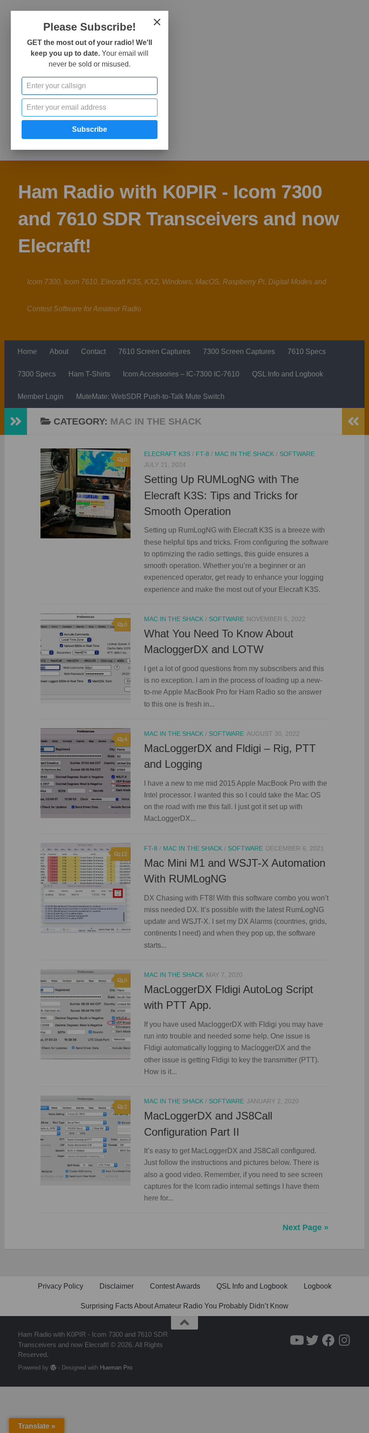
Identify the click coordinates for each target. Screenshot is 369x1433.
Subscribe (89, 129)
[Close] (157, 22)
